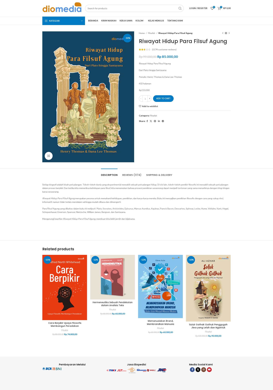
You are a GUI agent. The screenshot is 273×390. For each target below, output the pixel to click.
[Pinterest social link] (155, 121)
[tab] (109, 173)
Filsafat (151, 33)
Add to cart (163, 98)
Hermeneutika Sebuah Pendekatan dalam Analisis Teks (113, 304)
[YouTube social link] (209, 369)
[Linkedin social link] (159, 121)
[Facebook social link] (147, 121)
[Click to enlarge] (49, 156)
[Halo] (145, 100)
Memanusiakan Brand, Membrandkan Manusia (160, 322)
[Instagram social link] (203, 369)
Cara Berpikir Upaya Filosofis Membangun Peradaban (64, 324)
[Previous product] (222, 33)
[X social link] (151, 121)
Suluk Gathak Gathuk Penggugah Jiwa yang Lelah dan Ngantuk (208, 326)
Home (142, 33)
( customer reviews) (164, 49)
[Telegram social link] (163, 121)
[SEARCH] (180, 8)
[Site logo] (62, 8)
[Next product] (229, 33)
